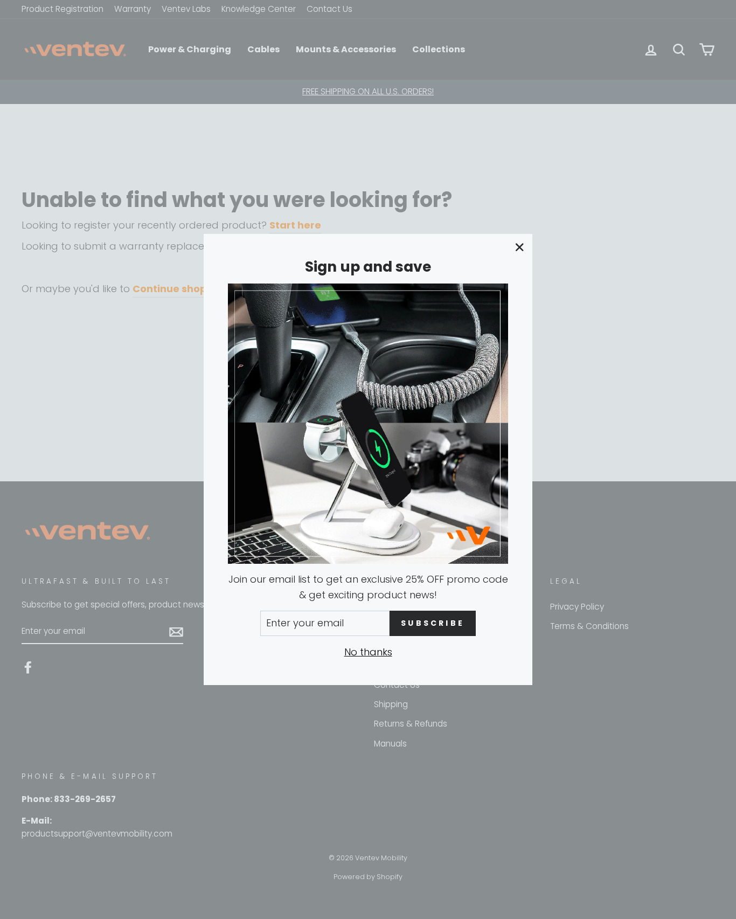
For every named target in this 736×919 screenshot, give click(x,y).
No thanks (368, 652)
